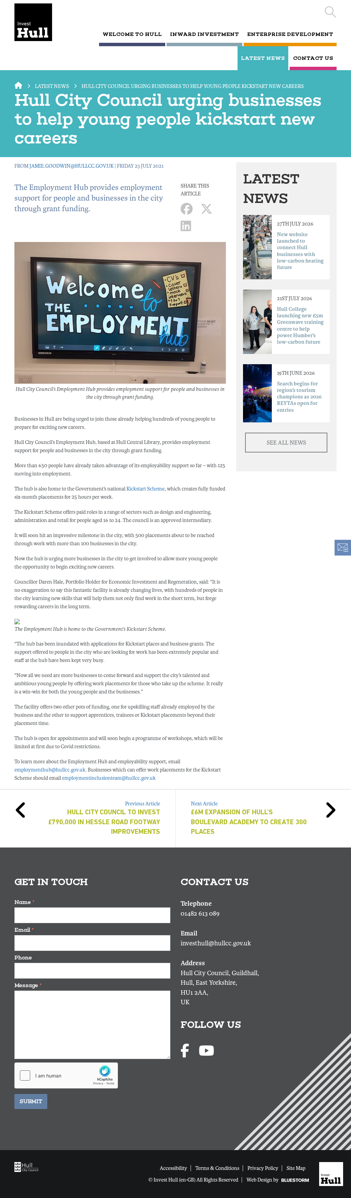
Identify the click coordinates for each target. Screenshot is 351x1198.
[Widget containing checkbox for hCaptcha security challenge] (66, 1075)
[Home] (37, 22)
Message (28, 985)
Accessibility (173, 1168)
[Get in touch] (342, 547)
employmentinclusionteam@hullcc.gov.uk (109, 778)
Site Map (296, 1168)
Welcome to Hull (132, 34)
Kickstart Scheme (145, 489)
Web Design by (263, 1180)
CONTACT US (313, 58)
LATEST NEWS (263, 58)
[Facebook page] (186, 1051)
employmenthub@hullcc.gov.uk (49, 770)
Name (24, 902)
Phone (23, 957)
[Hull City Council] (28, 1166)
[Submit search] (331, 12)
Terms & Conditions (217, 1168)
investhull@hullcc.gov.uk (216, 943)
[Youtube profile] (206, 1051)
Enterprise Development (290, 34)
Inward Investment (204, 34)
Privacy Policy (262, 1168)
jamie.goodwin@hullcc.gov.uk (71, 166)
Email (24, 930)
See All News (286, 442)
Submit (31, 1101)
